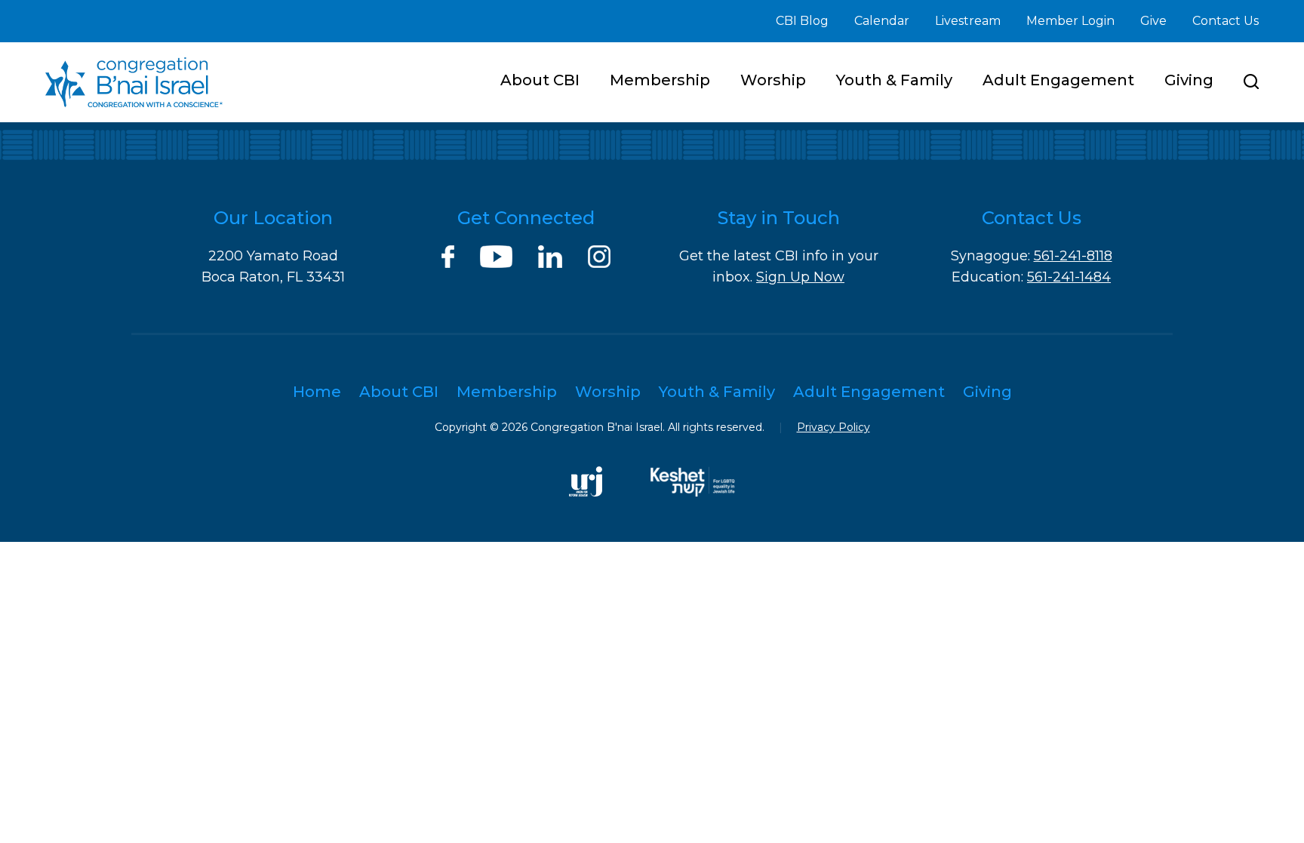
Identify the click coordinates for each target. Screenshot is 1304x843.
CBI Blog (802, 21)
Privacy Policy (833, 427)
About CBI (540, 80)
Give (1153, 21)
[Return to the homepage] (134, 82)
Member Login (1070, 21)
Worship (773, 80)
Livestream (968, 21)
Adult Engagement (1058, 80)
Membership (660, 80)
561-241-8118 (1073, 256)
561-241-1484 (1069, 277)
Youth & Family (894, 80)
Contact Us (1225, 21)
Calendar (881, 21)
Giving (1188, 80)
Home (317, 392)
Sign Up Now (800, 277)
